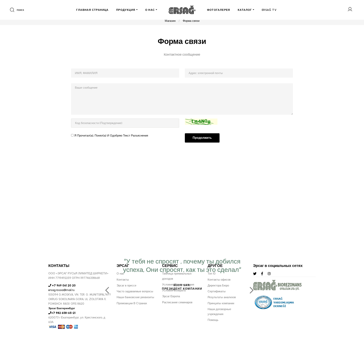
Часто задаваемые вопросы (135, 291)
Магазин (170, 21)
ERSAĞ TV (269, 10)
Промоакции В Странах (132, 303)
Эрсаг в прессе (126, 285)
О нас (120, 273)
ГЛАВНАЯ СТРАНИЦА (92, 10)
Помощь (213, 320)
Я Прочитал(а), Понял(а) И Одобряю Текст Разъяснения (111, 135)
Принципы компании (221, 303)
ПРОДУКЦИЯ (125, 10)
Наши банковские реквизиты (135, 297)
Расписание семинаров (177, 302)
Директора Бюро (218, 285)
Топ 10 (212, 273)
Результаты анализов (222, 297)
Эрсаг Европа (171, 296)
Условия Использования (178, 284)
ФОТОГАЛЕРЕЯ (218, 10)
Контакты (123, 279)
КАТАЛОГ (245, 10)
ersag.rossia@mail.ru (61, 290)
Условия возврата (174, 290)
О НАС (150, 10)
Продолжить (202, 138)
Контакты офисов (219, 279)
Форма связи (191, 21)
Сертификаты (217, 291)
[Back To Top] (353, 320)
